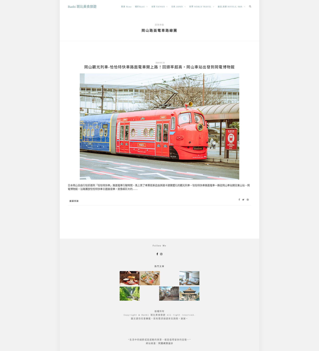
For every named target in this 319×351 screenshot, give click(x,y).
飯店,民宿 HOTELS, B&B (230, 7)
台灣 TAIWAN (158, 7)
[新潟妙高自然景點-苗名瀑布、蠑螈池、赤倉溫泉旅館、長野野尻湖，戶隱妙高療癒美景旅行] (130, 294)
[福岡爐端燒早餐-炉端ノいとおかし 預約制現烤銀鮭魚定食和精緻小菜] (130, 278)
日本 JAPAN (177, 7)
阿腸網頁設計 (165, 343)
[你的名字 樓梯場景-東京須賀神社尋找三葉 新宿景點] (169, 294)
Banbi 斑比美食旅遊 (82, 6)
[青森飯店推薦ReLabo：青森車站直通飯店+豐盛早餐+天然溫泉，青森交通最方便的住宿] (189, 278)
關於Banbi (140, 7)
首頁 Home (126, 7)
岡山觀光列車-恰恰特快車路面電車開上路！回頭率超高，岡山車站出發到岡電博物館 (159, 67)
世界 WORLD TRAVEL (200, 7)
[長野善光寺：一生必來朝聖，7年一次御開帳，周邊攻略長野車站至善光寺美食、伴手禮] (189, 294)
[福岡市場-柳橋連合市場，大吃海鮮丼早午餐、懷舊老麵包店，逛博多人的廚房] (150, 278)
